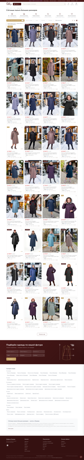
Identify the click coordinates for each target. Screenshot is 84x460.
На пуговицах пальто (67, 411)
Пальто (26, 447)
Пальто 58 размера (33, 375)
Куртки (26, 444)
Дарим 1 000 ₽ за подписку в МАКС (35, 0)
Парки (26, 449)
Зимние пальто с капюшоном (58, 398)
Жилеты (26, 443)
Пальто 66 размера (53, 373)
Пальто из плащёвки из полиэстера (14, 384)
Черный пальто (10, 393)
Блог (77, 0)
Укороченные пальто (45, 379)
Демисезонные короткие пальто (57, 379)
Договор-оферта (50, 455)
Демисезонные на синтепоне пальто (62, 400)
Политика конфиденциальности (41, 455)
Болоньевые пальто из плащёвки (49, 386)
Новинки (26, 446)
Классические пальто (48, 411)
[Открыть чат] (81, 457)
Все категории (27, 451)
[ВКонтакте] (7, 445)
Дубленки (26, 441)
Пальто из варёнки (39, 414)
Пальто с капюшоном (11, 411)
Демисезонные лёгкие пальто (12, 400)
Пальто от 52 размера (11, 373)
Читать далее (10, 428)
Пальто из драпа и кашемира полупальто (15, 386)
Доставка (68, 0)
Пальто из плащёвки (61, 386)
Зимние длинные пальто (11, 379)
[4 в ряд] (77, 20)
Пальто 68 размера (62, 373)
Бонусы (62, 444)
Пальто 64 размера (44, 373)
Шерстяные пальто (30, 414)
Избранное (63, 446)
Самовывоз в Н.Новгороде (48, 443)
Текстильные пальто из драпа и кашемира (33, 386)
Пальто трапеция (10, 407)
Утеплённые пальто (31, 411)
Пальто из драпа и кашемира (28, 384)
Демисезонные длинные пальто (24, 379)
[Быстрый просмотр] (22, 46)
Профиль (63, 441)
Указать (10, 26)
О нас (44, 447)
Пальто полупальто (68, 379)
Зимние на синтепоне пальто (12, 398)
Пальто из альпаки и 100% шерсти (52, 414)
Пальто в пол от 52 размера (33, 373)
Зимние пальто (23, 398)
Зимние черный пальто (19, 393)
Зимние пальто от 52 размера (22, 375)
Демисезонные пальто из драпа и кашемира (15, 389)
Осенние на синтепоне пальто (13, 402)
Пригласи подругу (53, 0)
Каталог (17, 4)
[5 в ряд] (75, 20)
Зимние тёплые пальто (32, 398)
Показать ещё (42, 334)
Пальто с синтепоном (21, 411)
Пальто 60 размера (10, 375)
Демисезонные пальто (24, 400)
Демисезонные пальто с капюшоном (46, 400)
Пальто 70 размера (42, 375)
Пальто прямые (27, 407)
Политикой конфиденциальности (57, 457)
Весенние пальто (69, 398)
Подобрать (10, 359)
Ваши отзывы (46, 0)
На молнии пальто (57, 411)
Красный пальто (36, 393)
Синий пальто (28, 393)
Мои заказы (63, 443)
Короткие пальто (35, 379)
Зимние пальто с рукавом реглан (44, 398)
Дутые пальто (39, 411)
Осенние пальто (34, 400)
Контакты (73, 0)
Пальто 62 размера (72, 373)
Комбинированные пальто (20, 414)
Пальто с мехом (10, 414)
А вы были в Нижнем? (61, 0)
